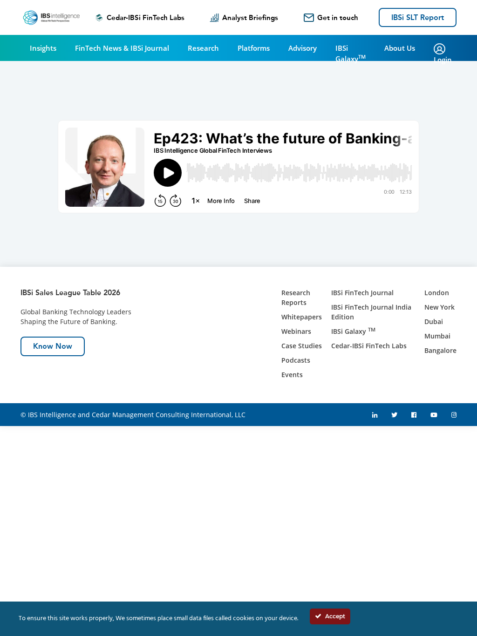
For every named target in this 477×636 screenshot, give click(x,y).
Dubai (433, 321)
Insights (43, 48)
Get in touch (337, 18)
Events (292, 374)
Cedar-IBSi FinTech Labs (145, 18)
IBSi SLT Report (417, 17)
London (436, 292)
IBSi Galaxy (350, 53)
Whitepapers (301, 316)
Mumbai (437, 336)
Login (443, 59)
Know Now (52, 346)
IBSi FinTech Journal (362, 292)
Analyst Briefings (250, 18)
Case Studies (301, 345)
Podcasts (295, 360)
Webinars (296, 331)
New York (439, 307)
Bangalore (440, 350)
